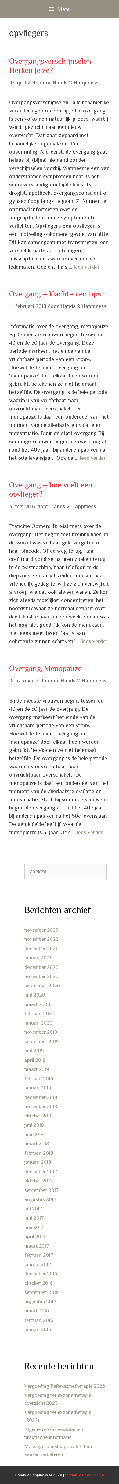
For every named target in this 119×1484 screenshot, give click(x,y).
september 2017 (41, 1190)
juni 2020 (34, 995)
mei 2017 (33, 1227)
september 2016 (41, 1292)
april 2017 (34, 1236)
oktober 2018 (38, 1116)
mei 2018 (34, 1134)
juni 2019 (34, 1051)
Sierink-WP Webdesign (84, 1474)
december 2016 (40, 1274)
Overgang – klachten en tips (55, 293)
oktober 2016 (38, 1283)
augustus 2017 (40, 1199)
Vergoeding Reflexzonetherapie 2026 (64, 1386)
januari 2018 (37, 1162)
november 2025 (41, 930)
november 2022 (41, 939)
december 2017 (40, 1171)
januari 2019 (37, 1088)
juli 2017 (33, 1209)
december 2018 (40, 1097)
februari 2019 (38, 1079)
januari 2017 (37, 1264)
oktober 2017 (38, 1181)
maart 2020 (37, 1004)
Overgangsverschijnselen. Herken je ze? (51, 66)
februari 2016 (38, 1320)
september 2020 (42, 986)
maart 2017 (36, 1246)
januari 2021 (37, 958)
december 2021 (40, 948)
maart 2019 (36, 1069)
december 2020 (41, 967)
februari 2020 (39, 1013)
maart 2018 (36, 1143)
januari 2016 (37, 1329)
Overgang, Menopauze (45, 668)
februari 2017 (38, 1255)
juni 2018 (34, 1125)
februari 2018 (38, 1153)
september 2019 (41, 1041)
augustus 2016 (40, 1302)
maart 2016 (36, 1311)
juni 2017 (34, 1218)
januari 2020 (38, 1023)
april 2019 (34, 1060)
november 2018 (40, 1106)
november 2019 (40, 1032)
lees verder (87, 267)
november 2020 (41, 976)
